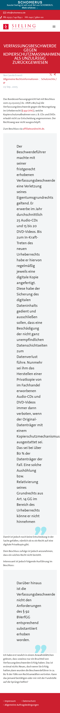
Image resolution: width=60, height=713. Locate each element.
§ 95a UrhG (28, 110)
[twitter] (51, 74)
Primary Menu (54, 26)
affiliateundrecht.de (33, 128)
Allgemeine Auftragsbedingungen (22, 705)
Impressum (10, 701)
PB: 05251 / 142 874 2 (12, 17)
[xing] (55, 74)
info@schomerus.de (15, 12)
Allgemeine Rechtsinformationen (20, 79)
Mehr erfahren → (30, 7)
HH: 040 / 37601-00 (34, 17)
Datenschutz (29, 701)
